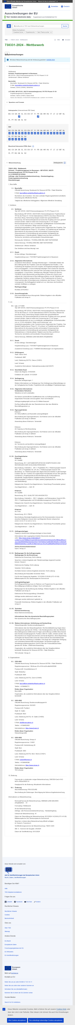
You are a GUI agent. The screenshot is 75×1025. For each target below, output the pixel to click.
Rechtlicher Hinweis (11, 911)
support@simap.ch (26, 759)
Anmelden (54, 6)
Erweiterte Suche (18, 32)
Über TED (8, 928)
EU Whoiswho (9, 951)
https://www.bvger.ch (32, 728)
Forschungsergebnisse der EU (14, 948)
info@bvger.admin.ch (26, 722)
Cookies (7, 915)
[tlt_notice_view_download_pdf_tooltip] (9, 133)
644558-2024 (50, 60)
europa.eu (14, 973)
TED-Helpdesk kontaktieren (13, 892)
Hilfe (6, 888)
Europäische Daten (11, 944)
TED (6, 40)
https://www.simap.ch (32, 765)
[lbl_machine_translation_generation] (33, 146)
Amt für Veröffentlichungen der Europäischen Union (22, 875)
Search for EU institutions (12, 1002)
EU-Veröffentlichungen (12, 955)
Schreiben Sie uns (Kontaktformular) (16, 989)
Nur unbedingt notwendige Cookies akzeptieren (45, 1020)
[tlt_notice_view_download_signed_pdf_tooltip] (19, 116)
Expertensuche (30, 32)
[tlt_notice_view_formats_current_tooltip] (65, 163)
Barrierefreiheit (9, 918)
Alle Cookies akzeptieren (17, 1020)
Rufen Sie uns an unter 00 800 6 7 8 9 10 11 (18, 982)
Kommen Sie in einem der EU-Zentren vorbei (19, 992)
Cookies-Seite (61, 1009)
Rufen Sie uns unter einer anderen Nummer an (19, 985)
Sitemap (7, 931)
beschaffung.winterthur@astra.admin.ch (27, 85)
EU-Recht (8, 941)
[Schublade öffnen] (7, 53)
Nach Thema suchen (44, 32)
